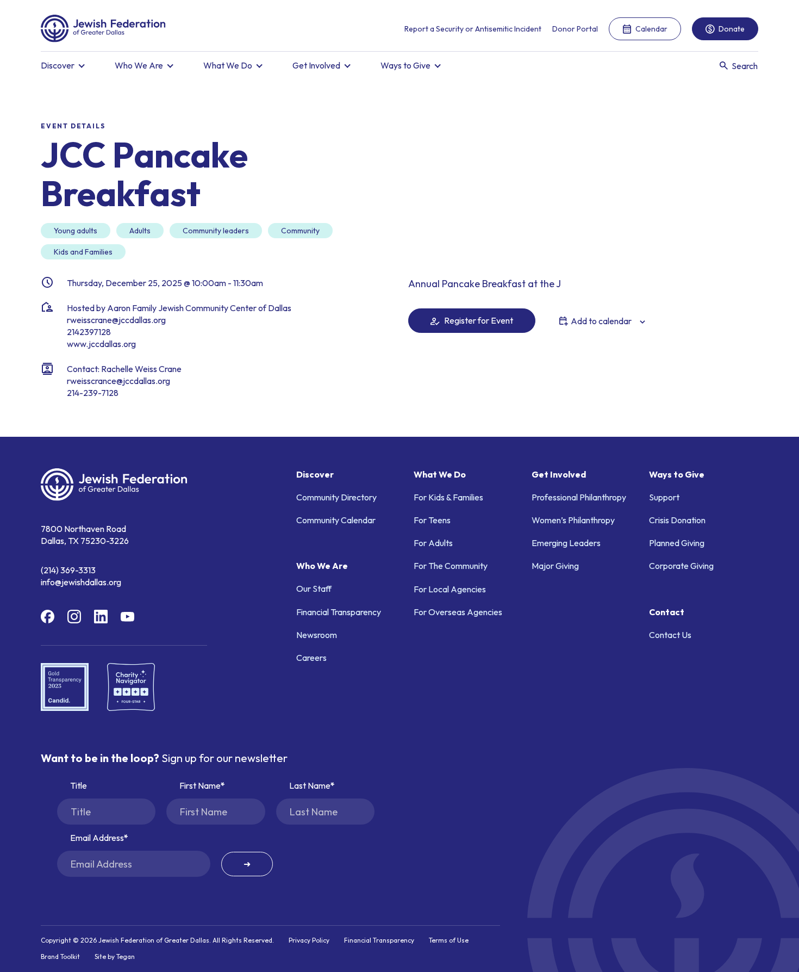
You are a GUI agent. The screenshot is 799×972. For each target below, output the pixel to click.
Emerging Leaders (566, 542)
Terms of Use (449, 940)
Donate (732, 29)
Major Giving (555, 565)
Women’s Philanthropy (573, 520)
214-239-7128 (92, 392)
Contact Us (670, 634)
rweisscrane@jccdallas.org (116, 319)
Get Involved (316, 65)
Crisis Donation (677, 520)
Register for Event (477, 320)
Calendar (651, 29)
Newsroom (316, 634)
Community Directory (336, 497)
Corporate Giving (681, 565)
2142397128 (89, 331)
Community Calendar (336, 520)
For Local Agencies (450, 589)
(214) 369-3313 (68, 570)
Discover (57, 65)
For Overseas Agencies (458, 611)
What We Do (227, 65)
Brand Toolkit (60, 957)
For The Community (451, 565)
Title (78, 785)
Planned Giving (676, 542)
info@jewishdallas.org (81, 582)
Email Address (97, 837)
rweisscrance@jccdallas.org (118, 380)
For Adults (433, 542)
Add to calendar (601, 320)
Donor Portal (575, 29)
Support (664, 497)
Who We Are (139, 65)
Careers (311, 657)
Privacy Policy (309, 940)
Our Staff (314, 588)
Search (745, 66)
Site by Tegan (115, 957)
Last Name (309, 785)
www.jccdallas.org (101, 343)
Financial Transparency (338, 611)
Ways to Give (405, 65)
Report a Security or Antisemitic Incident (472, 29)
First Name (200, 785)
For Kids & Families (448, 497)
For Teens (432, 520)
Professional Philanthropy (579, 497)
